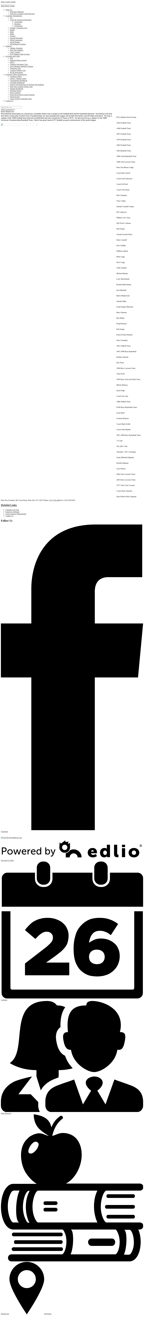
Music (12, 34)
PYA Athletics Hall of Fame (20, 54)
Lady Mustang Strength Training (21, 66)
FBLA (12, 62)
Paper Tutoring (15, 93)
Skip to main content (8, 2)
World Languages (16, 40)
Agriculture (18, 22)
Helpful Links (9, 505)
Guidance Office (16, 76)
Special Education (16, 38)
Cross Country (15, 52)
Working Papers (15, 91)
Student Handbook (16, 89)
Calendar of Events (12, 510)
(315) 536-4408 (54, 500)
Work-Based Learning (18, 44)
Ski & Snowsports (16, 72)
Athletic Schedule (16, 48)
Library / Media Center (18, 79)
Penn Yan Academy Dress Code (21, 87)
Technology (18, 26)
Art (11, 18)
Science (12, 36)
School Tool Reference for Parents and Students (27, 85)
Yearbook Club (15, 68)
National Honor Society (18, 60)
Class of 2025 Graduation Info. (21, 99)
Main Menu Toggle (8, 6)
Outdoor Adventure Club (19, 64)
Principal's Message (17, 12)
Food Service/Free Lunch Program (22, 95)
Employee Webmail (12, 512)
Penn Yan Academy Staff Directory (22, 14)
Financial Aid (14, 97)
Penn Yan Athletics (16, 50)
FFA (11, 58)
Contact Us (9, 516)
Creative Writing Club (18, 70)
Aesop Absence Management (15, 514)
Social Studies (15, 42)
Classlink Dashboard (17, 83)
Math (12, 32)
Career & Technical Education (20, 20)
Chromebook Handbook (18, 81)
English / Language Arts (18, 28)
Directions (48, 1314)
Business (17, 24)
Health (12, 30)
